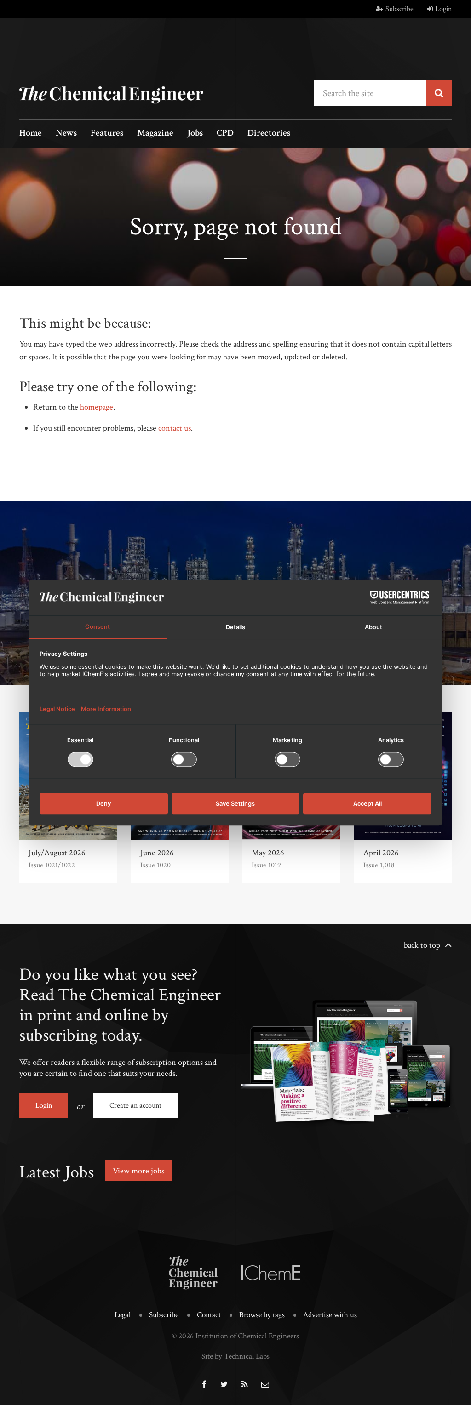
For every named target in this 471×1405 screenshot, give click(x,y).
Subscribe (399, 9)
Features (107, 133)
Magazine (155, 133)
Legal (123, 1315)
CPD (225, 133)
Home (30, 133)
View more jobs (138, 1171)
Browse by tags (262, 1315)
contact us (174, 428)
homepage (96, 407)
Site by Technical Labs (235, 1356)
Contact (209, 1315)
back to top (422, 945)
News (66, 133)
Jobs (195, 133)
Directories (268, 133)
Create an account (135, 1105)
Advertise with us (330, 1315)
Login (443, 9)
